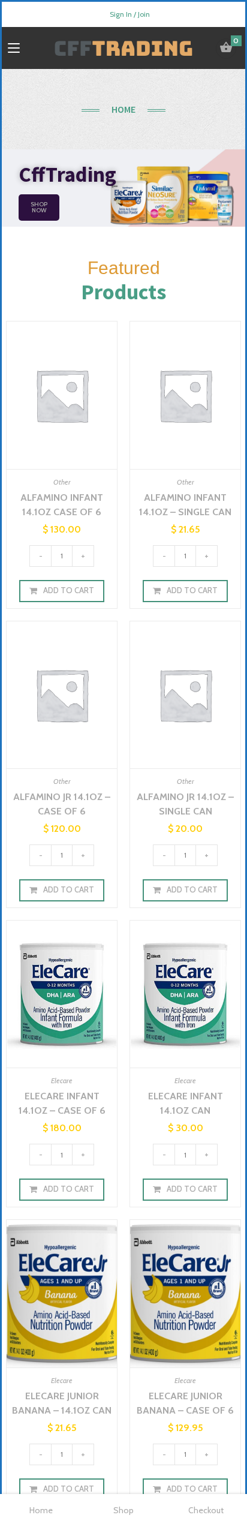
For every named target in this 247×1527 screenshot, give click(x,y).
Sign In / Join (130, 14)
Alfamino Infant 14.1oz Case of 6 (61, 505)
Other (62, 481)
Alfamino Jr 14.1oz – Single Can (185, 804)
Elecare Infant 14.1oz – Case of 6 (62, 1103)
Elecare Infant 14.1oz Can (185, 1103)
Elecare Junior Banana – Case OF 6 (185, 1403)
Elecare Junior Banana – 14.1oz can (62, 1403)
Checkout (206, 1510)
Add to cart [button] (68, 590)
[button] (39, 207)
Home (41, 1510)
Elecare (62, 1080)
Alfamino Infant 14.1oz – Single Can (185, 505)
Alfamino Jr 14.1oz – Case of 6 (61, 804)
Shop (123, 1510)
